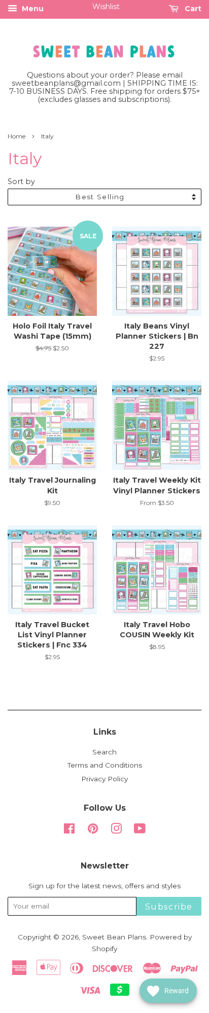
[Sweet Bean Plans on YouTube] (140, 830)
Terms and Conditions (104, 765)
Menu (32, 8)
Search (104, 752)
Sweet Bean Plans (114, 937)
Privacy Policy (104, 779)
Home (16, 136)
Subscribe (169, 907)
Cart (192, 8)
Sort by (21, 181)
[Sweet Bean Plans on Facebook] (69, 830)
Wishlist (106, 6)
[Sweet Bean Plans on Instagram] (116, 830)
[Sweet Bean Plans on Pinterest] (92, 830)
